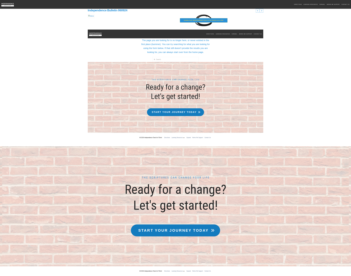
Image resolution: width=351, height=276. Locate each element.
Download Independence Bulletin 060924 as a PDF (204, 20)
